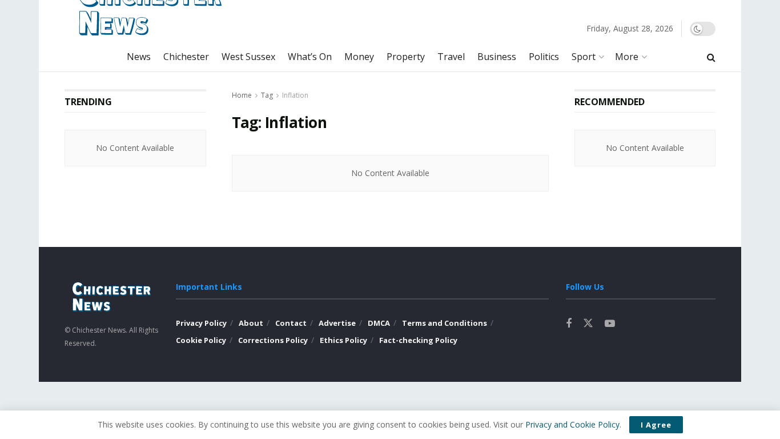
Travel (451, 56)
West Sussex (248, 56)
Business (496, 56)
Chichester (186, 56)
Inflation (295, 95)
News (139, 56)
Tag (267, 95)
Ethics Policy (343, 340)
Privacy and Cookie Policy (572, 424)
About (251, 323)
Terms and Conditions (444, 323)
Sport (584, 56)
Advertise (337, 323)
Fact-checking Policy (418, 340)
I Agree (656, 425)
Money (359, 56)
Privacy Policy (201, 323)
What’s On (310, 56)
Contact (291, 323)
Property (406, 56)
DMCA (379, 323)
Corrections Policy (273, 340)
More (626, 56)
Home (242, 95)
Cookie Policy (201, 340)
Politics (544, 56)
